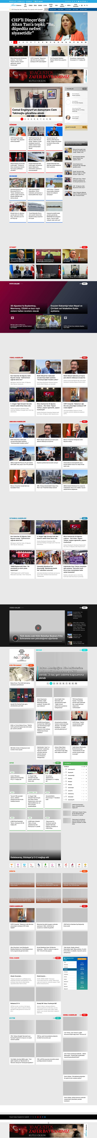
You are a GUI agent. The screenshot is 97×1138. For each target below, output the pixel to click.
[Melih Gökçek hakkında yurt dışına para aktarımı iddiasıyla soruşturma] (75, 367)
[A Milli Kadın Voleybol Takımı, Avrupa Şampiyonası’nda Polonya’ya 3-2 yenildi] (67, 815)
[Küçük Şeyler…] (48, 967)
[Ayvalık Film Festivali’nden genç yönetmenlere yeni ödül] (21, 695)
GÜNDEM (30, 5)
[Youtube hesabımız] (78, 1)
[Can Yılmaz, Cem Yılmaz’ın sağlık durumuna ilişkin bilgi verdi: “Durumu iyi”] (75, 1024)
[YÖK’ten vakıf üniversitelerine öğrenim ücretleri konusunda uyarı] (48, 1027)
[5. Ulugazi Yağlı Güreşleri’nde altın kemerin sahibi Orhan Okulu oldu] (22, 395)
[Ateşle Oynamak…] (22, 967)
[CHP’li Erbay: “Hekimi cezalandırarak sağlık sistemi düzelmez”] (79, 715)
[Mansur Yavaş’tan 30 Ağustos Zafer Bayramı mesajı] (75, 431)
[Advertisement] (48, 235)
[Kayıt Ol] (82, 5)
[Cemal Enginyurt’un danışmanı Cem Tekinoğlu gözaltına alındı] (68, 167)
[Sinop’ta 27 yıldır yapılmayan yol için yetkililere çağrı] (69, 637)
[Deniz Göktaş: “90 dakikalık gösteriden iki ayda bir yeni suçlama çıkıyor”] (75, 1068)
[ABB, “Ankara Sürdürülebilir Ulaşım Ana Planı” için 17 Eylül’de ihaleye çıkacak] (48, 477)
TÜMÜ (59, 124)
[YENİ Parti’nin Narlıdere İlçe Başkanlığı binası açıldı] (75, 915)
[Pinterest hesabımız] (80, 1)
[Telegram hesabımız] (85, 1)
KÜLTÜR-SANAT (51, 5)
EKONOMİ (40, 5)
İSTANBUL (30, 772)
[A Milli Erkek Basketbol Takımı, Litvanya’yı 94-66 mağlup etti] (67, 808)
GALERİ (13, 1)
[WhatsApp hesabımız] (87, 1)
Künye (68, 5)
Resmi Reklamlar (75, 5)
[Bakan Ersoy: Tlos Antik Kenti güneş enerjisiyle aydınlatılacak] (21, 674)
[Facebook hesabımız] (72, 1)
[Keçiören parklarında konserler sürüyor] (48, 454)
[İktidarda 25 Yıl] (22, 994)
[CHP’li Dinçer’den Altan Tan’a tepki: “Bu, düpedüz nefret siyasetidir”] (17, 131)
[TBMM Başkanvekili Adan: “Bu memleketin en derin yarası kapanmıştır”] (22, 557)
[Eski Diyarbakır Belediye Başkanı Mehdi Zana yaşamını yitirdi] (58, 51)
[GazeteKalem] (15, 6)
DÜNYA (35, 5)
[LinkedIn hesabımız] (42, 1117)
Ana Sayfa (25, 5)
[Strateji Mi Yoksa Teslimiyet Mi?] (48, 994)
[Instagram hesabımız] (76, 1)
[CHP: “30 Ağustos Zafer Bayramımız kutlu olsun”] (68, 189)
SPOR (56, 5)
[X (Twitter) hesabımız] (74, 1)
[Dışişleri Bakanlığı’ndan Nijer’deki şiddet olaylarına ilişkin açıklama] (54, 157)
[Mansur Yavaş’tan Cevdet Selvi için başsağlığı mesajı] (22, 477)
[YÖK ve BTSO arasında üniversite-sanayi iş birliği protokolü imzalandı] (48, 1050)
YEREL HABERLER (62, 5)
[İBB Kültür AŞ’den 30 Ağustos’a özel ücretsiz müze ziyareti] (21, 739)
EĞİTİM (45, 5)
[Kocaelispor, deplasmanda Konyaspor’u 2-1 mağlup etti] (78, 51)
